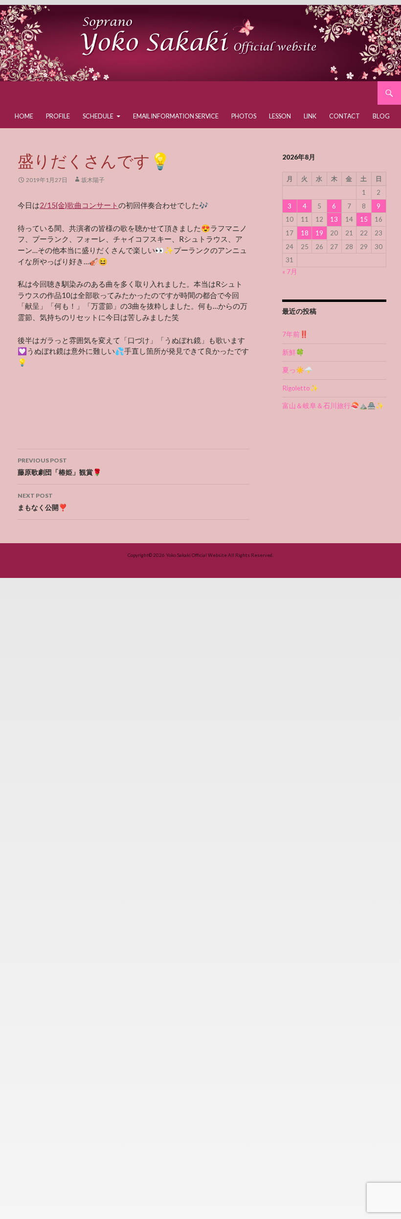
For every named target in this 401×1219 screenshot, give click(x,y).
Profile (58, 116)
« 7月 (289, 272)
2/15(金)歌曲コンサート (79, 205)
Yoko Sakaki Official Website (196, 555)
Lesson (280, 116)
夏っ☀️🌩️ (297, 370)
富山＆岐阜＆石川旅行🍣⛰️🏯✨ (333, 406)
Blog (381, 116)
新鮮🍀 (293, 352)
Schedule (98, 116)
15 (364, 219)
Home (24, 116)
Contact (344, 116)
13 (334, 219)
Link (310, 116)
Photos (243, 116)
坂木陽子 (93, 180)
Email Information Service (176, 116)
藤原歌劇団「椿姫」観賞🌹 (59, 466)
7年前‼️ (295, 334)
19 (319, 233)
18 (305, 233)
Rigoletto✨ (300, 388)
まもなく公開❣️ (42, 501)
